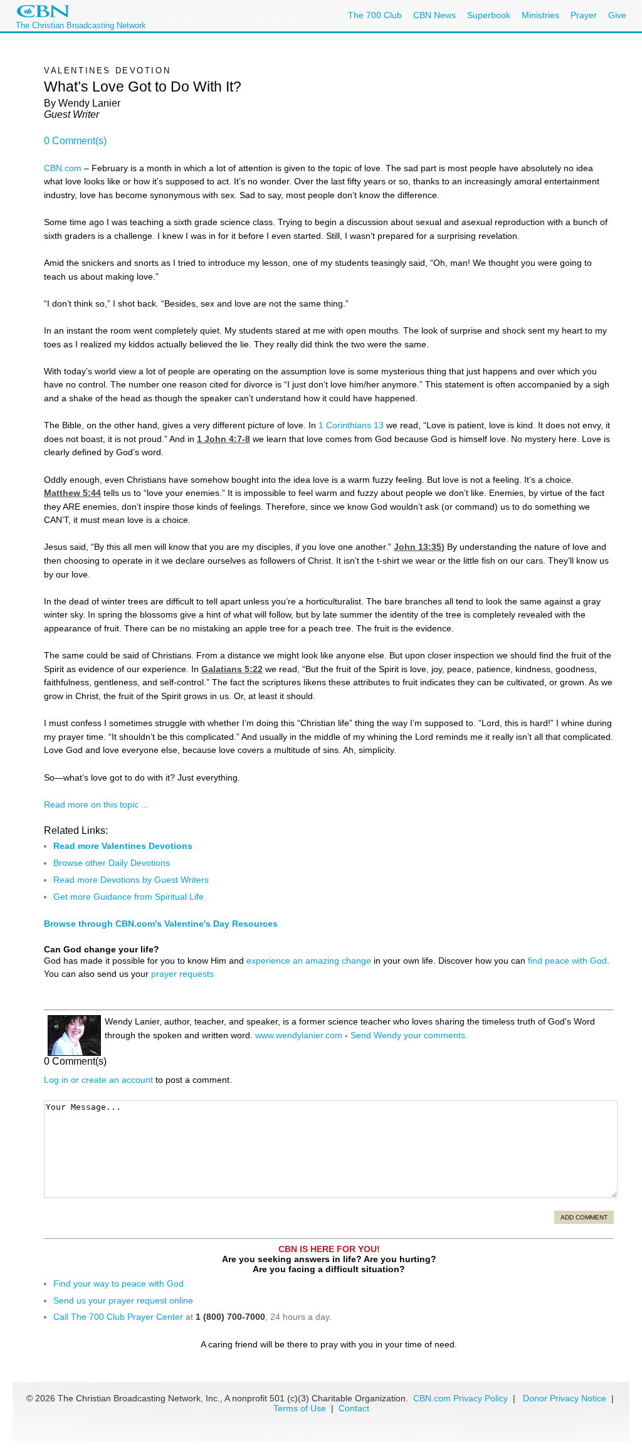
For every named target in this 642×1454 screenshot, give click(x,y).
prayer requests (182, 974)
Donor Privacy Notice (564, 1398)
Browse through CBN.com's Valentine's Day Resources (161, 924)
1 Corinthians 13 (351, 425)
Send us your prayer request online (123, 1300)
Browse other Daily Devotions (111, 863)
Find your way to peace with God (118, 1283)
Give (617, 15)
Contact (354, 1408)
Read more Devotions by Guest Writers (131, 880)
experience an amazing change (308, 961)
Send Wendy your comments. (409, 1035)
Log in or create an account (98, 1080)
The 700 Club (375, 15)
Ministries (540, 15)
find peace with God (567, 961)
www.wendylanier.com (298, 1035)
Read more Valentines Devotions (122, 846)
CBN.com (63, 168)
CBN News (434, 15)
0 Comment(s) (75, 140)
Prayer (584, 15)
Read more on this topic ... (96, 804)
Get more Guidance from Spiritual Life (128, 897)
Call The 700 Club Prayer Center (118, 1317)
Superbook (488, 15)
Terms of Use (301, 1408)
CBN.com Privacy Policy (460, 1398)
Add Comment (584, 1217)
